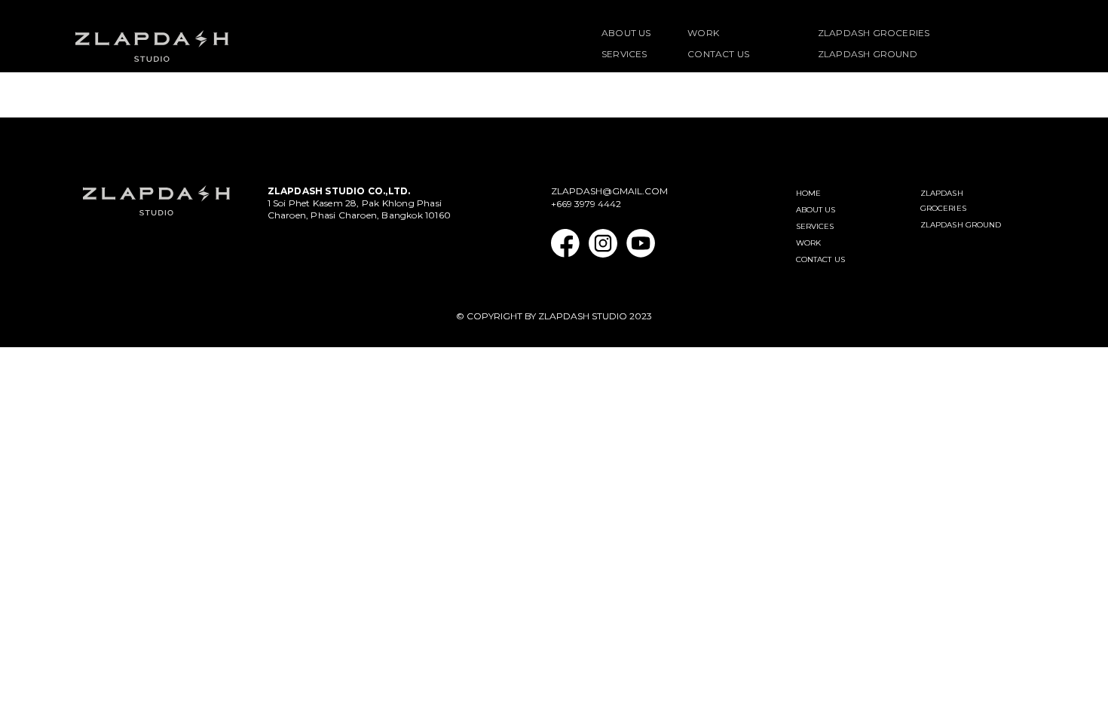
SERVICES (624, 53)
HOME (808, 193)
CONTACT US (718, 53)
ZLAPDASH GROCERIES (874, 32)
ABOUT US (626, 32)
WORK (703, 32)
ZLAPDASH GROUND (867, 53)
